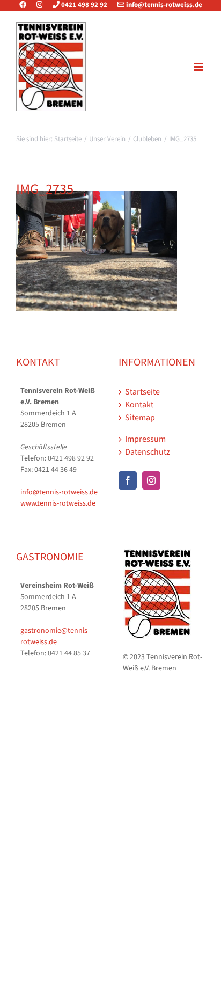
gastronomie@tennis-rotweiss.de (55, 636)
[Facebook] (27, 5)
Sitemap (140, 418)
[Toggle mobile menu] (199, 66)
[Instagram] (39, 5)
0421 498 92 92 (83, 5)
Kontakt (139, 405)
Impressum (145, 439)
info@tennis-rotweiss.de (163, 5)
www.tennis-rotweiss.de (57, 503)
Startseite (142, 392)
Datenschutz (147, 452)
